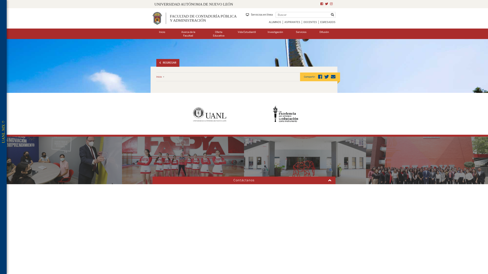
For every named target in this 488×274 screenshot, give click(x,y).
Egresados (328, 22)
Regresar (169, 62)
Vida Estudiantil (247, 32)
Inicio (162, 32)
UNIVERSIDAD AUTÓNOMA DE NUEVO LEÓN (193, 4)
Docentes (310, 22)
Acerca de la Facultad (188, 34)
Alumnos (275, 22)
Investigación (275, 32)
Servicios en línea (262, 14)
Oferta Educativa (218, 34)
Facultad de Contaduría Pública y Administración (203, 18)
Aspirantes (292, 22)
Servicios (301, 32)
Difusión (324, 32)
